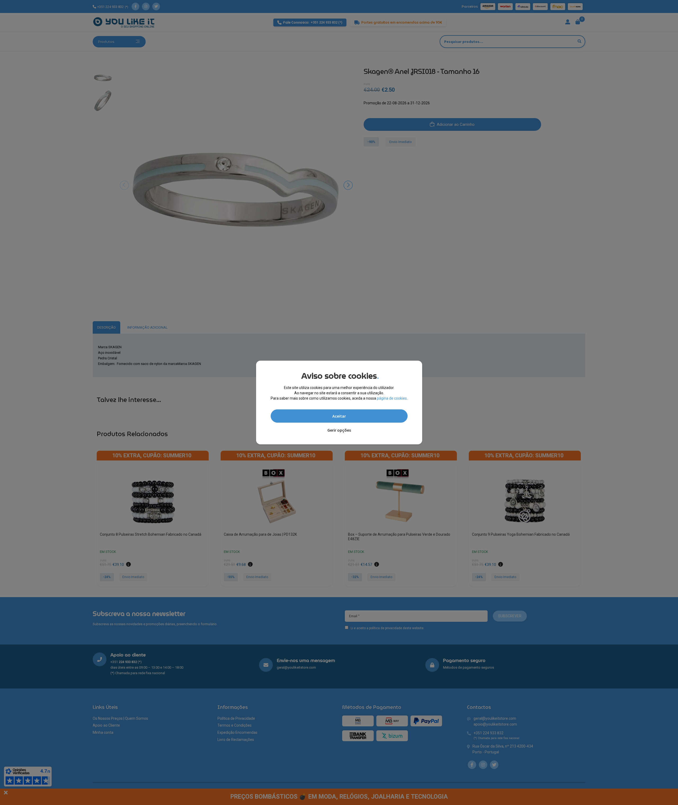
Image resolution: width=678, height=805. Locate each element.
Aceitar (339, 416)
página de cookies (392, 398)
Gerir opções (339, 430)
